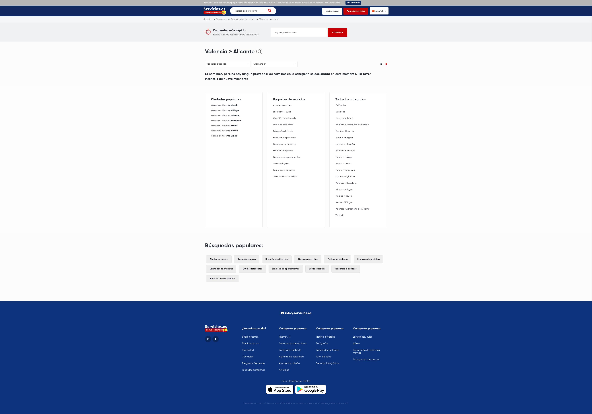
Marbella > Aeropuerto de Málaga (352, 125)
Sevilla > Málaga (343, 202)
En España (340, 105)
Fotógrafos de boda (283, 131)
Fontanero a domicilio (284, 170)
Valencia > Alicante (224, 105)
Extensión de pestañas (284, 138)
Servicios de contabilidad (285, 176)
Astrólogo (284, 370)
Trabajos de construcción (366, 359)
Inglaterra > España (345, 144)
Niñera (356, 343)
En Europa (340, 112)
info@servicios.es (298, 313)
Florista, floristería (325, 337)
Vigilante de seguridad (291, 357)
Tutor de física (323, 357)
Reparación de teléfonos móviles (366, 351)
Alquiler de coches (282, 105)
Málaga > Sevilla (343, 196)
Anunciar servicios (356, 11)
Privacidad (248, 350)
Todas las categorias (253, 370)
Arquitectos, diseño (289, 363)
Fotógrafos (322, 343)
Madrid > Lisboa (343, 164)
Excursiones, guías (282, 112)
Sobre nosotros (250, 337)
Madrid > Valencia (344, 118)
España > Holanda (344, 131)
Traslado (339, 215)
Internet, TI (284, 337)
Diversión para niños (283, 125)
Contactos (247, 357)
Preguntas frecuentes (253, 363)
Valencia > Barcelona (346, 183)
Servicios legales (281, 164)
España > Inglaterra (345, 176)
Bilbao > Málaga (343, 189)
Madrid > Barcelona (345, 170)
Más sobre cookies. (333, 3)
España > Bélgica (344, 138)
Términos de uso (250, 343)
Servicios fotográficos (327, 363)
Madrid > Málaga (343, 157)
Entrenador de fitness (327, 350)
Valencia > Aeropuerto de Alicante (352, 209)
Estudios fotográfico (283, 151)
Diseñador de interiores (284, 144)
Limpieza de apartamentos (286, 157)
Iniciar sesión (332, 11)
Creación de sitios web (284, 118)
